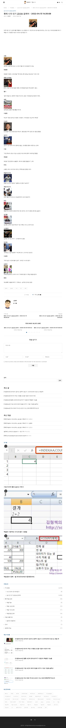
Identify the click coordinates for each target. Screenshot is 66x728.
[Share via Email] (40, 294)
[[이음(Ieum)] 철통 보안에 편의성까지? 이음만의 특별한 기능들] (8, 661)
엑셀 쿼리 (42, 704)
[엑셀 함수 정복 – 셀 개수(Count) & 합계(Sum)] (33, 555)
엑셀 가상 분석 (14, 704)
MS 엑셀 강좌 (33, 599)
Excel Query (13, 702)
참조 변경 (33, 707)
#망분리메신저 (38, 696)
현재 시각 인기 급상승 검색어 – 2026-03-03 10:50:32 (48, 327)
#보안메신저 (46, 696)
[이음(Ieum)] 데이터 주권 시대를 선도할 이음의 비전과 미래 (19, 396)
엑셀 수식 (29, 704)
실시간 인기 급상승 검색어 (23, 7)
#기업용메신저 (8, 696)
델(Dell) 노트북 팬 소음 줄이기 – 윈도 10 (14, 431)
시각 (16, 288)
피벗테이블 (40, 707)
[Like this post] (33, 294)
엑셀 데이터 (22, 704)
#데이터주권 (23, 696)
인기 (21, 288)
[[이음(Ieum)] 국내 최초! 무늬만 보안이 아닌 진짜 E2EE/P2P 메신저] (8, 680)
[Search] (62, 2)
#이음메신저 (23, 699)
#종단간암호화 (41, 699)
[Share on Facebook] (35, 294)
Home (5, 7)
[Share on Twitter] (37, 294)
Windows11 (29, 702)
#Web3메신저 (40, 693)
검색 (5, 377)
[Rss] (59, 2)
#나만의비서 (16, 696)
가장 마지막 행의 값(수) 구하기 (14, 487)
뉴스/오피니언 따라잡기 (34, 591)
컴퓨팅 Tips (33, 628)
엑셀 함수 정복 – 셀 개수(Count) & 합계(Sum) (19, 577)
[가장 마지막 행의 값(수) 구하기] (33, 465)
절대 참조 (26, 707)
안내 (33, 624)
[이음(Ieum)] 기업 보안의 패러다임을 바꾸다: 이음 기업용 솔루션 (21, 404)
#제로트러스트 (32, 699)
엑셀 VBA (7, 704)
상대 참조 (48, 702)
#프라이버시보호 (56, 699)
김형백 (9, 16)
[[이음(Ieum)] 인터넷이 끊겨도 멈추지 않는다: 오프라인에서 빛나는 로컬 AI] (8, 641)
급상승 (11, 288)
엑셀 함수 (49, 704)
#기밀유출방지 (49, 693)
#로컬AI (30, 696)
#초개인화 (48, 699)
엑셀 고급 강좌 (34, 606)
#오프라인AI (7, 699)
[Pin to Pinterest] (38, 294)
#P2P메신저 (32, 693)
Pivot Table (21, 702)
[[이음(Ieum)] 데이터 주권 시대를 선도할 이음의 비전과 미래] (8, 651)
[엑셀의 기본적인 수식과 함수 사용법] (33, 510)
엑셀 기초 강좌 (34, 610)
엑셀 (58, 702)
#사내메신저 (54, 696)
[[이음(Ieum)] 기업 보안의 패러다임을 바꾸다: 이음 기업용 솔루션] (8, 670)
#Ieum (17, 693)
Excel (6, 702)
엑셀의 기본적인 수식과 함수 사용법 (15, 532)
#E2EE (12, 693)
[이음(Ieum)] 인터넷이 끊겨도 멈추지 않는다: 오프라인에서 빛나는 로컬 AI (23, 391)
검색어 (6, 288)
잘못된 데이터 (19, 707)
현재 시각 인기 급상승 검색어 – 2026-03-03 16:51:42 (18, 327)
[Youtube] (57, 2)
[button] (6, 329)
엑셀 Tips (34, 602)
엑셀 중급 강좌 (34, 613)
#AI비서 (6, 693)
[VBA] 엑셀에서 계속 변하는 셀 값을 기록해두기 (15, 419)
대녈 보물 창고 (33, 617)
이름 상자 (7, 707)
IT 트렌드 (12, 7)
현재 (25, 288)
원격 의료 (56, 704)
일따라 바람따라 (34, 621)
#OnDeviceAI (24, 693)
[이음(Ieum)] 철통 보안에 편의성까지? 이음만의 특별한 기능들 (20, 400)
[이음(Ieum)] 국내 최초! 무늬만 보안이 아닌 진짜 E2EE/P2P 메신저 (21, 408)
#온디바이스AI (15, 699)
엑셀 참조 (36, 704)
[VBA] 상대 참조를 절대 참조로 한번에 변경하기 (15, 435)
